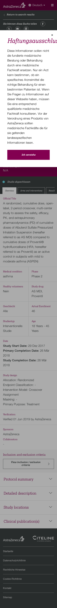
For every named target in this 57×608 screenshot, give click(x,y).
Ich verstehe (28, 155)
